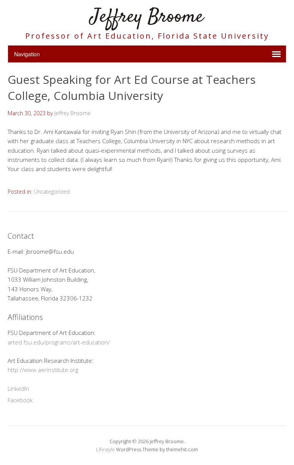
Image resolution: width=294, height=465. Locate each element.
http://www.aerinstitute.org (43, 370)
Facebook (20, 400)
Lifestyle (105, 449)
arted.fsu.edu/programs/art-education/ (59, 342)
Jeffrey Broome (147, 17)
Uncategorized (52, 191)
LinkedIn (18, 388)
